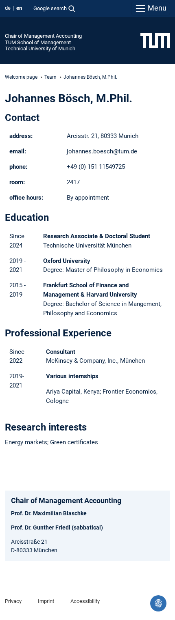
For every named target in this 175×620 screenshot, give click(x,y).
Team (50, 77)
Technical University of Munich (40, 48)
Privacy (13, 601)
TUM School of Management (38, 42)
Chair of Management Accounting (43, 36)
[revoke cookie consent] (158, 603)
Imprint (46, 601)
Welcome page (21, 77)
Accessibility (85, 601)
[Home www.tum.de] (155, 40)
